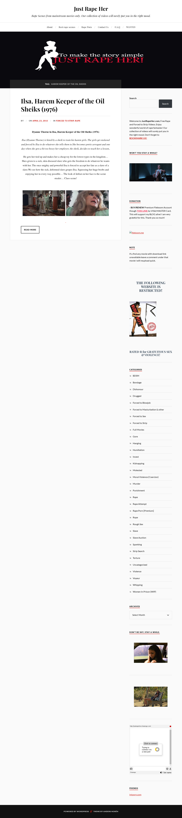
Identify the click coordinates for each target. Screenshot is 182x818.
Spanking (137, 544)
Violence (137, 571)
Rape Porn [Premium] (143, 510)
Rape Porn (86, 27)
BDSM (136, 375)
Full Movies (138, 429)
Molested (137, 470)
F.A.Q (117, 27)
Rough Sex (138, 524)
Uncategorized (140, 564)
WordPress (83, 811)
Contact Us (103, 27)
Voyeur (136, 578)
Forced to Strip (65, 121)
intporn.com (135, 794)
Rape (77, 121)
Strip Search (138, 551)
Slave (135, 530)
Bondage (137, 382)
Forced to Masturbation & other (148, 409)
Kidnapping (138, 463)
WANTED (130, 27)
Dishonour (138, 389)
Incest (136, 456)
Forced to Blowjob (142, 402)
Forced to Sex (139, 416)
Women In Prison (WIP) (144, 591)
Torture (136, 558)
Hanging (137, 443)
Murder (136, 483)
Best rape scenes (67, 27)
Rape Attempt (140, 504)
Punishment (139, 490)
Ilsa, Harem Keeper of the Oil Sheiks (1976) (63, 105)
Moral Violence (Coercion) (146, 477)
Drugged (137, 396)
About (49, 27)
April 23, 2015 (40, 121)
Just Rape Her (91, 8)
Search (132, 98)
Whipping (137, 584)
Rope (135, 517)
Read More (30, 230)
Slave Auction (139, 537)
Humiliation (138, 450)
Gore (135, 436)
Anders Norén (110, 811)
